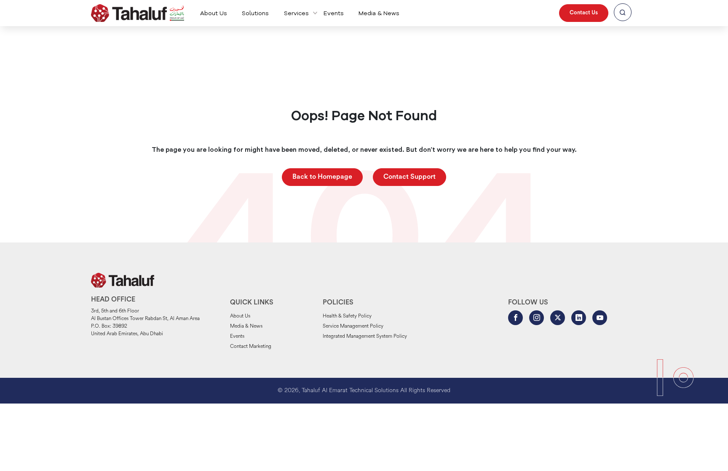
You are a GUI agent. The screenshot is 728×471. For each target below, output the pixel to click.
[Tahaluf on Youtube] (599, 317)
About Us (213, 13)
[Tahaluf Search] (622, 13)
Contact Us (584, 13)
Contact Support (409, 177)
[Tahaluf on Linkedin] (578, 317)
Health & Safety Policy (347, 316)
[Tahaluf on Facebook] (515, 317)
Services (296, 13)
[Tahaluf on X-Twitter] (557, 317)
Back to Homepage (322, 177)
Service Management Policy (353, 326)
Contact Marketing (250, 346)
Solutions (255, 13)
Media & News (379, 13)
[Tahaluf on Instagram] (536, 317)
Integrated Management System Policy (365, 336)
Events (334, 13)
